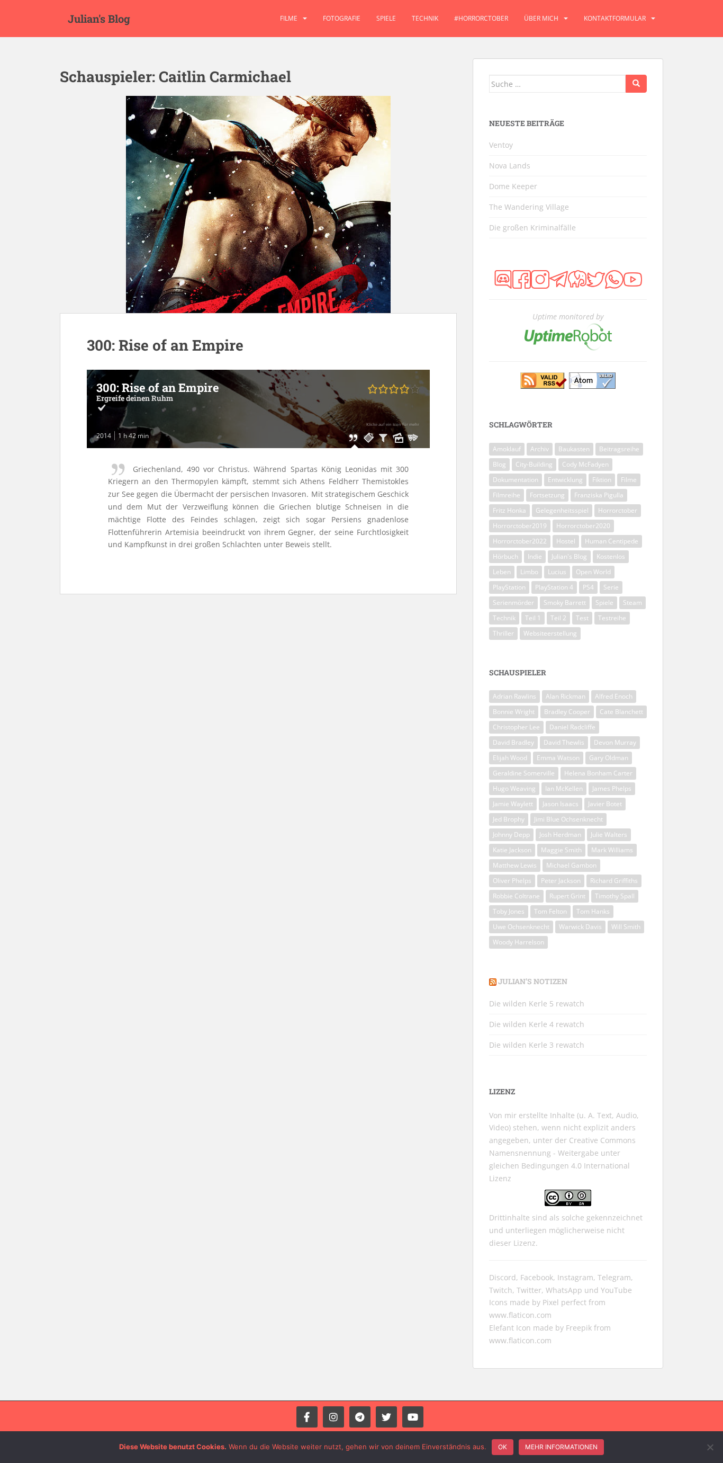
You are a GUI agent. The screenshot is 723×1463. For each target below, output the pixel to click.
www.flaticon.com (520, 1315)
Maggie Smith (561, 849)
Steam (632, 602)
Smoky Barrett (565, 602)
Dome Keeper (513, 186)
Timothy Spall (615, 895)
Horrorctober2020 (583, 525)
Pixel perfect (564, 1302)
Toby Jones (509, 911)
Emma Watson (558, 757)
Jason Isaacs (561, 803)
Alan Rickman (565, 696)
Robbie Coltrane (516, 895)
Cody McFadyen (585, 464)
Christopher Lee (516, 727)
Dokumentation (515, 479)
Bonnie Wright (514, 711)
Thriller (503, 633)
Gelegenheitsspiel (562, 510)
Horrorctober (617, 510)
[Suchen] (636, 84)
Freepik (579, 1328)
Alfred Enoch (613, 696)
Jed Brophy (509, 819)
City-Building (534, 464)
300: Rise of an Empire (165, 345)
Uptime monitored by (567, 316)
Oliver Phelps (512, 880)
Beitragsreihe (619, 448)
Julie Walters (609, 834)
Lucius (557, 571)
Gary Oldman (608, 757)
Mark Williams (612, 849)
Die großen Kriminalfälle (532, 227)
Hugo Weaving (514, 788)
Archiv (539, 448)
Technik (425, 18)
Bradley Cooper (567, 711)
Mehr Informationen (561, 1447)
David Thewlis (564, 742)
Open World (593, 571)
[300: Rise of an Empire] (258, 204)
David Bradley (513, 742)
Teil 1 (533, 617)
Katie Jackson (512, 849)
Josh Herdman (560, 834)
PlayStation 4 (554, 587)
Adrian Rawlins (514, 696)
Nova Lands (509, 165)
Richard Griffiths (614, 880)
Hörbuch (505, 556)
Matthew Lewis (515, 865)
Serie (611, 587)
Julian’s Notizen (532, 981)
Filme (288, 18)
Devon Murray (615, 742)
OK (502, 1447)
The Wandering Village (529, 207)
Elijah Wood (510, 757)
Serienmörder (513, 602)
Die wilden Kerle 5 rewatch (536, 1003)
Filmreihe (506, 494)
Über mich (541, 18)
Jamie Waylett (513, 803)
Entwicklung (565, 479)
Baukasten (574, 448)
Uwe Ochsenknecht (521, 926)
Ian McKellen (564, 788)
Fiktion (601, 479)
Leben (502, 571)
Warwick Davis (580, 926)
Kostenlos (611, 556)
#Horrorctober (481, 18)
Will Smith (625, 926)
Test (582, 617)
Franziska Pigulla (598, 494)
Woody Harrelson (518, 942)
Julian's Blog (99, 18)
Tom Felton (550, 911)
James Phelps (611, 788)
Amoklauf (507, 448)
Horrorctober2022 (520, 541)
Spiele (386, 18)
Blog (499, 464)
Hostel (565, 541)
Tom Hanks (593, 911)
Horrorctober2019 (520, 525)
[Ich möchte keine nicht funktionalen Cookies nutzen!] (709, 1447)
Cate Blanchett (621, 711)
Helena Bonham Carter (598, 773)
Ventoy (501, 145)
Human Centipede (611, 541)
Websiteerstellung (550, 633)
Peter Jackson (561, 880)
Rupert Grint (567, 895)
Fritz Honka (509, 510)
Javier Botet (605, 803)
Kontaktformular (615, 18)
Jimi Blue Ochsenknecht (568, 819)
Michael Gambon (571, 865)
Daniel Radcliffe (572, 727)
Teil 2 (558, 617)
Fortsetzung (547, 494)
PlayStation (509, 587)
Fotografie (341, 18)
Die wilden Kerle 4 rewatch (536, 1024)
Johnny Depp (511, 834)
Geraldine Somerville (524, 773)
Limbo (529, 571)
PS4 (588, 587)
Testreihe (612, 617)
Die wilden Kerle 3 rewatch (536, 1045)
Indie (535, 556)
